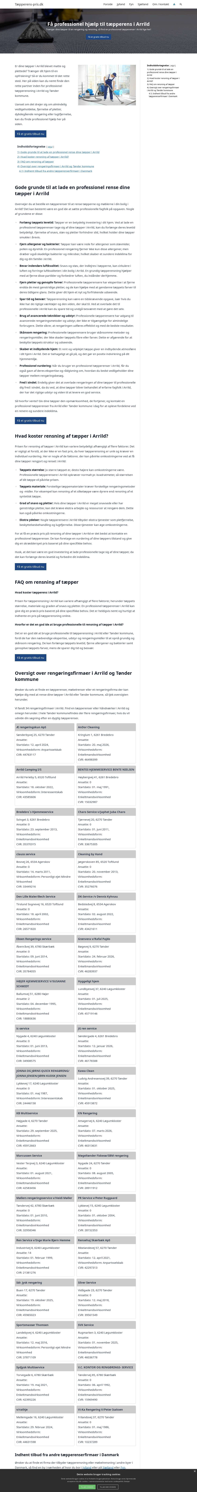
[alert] (98, 1480)
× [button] (195, 1471)
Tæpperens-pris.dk (29, 4)
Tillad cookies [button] (87, 1487)
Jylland (121, 4)
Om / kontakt (161, 4)
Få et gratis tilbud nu (98, 36)
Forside (108, 4)
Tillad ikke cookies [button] (108, 1487)
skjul (50, 146)
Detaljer (127, 1481)
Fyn (131, 4)
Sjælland (143, 4)
